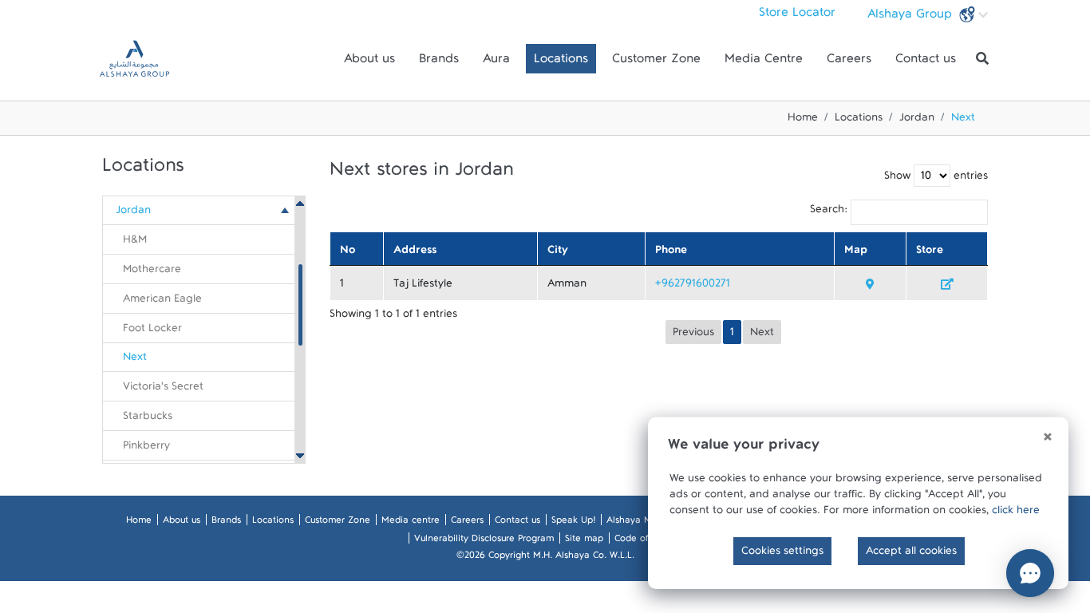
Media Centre (764, 62)
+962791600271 (692, 287)
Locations (561, 62)
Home (803, 121)
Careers (849, 62)
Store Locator (797, 16)
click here (1016, 513)
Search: (829, 212)
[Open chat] (1030, 573)
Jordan (916, 121)
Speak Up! (573, 522)
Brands (439, 62)
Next (135, 360)
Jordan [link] (133, 213)
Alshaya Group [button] (911, 17)
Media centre (410, 522)
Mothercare (152, 272)
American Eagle (162, 302)
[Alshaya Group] (134, 59)
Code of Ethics (645, 541)
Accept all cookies (911, 554)
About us (369, 62)
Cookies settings (782, 554)
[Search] (982, 59)
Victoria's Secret (163, 389)
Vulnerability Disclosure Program (484, 541)
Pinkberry (146, 449)
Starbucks (147, 419)
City (557, 253)
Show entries (936, 179)
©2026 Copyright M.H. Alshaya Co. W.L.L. (545, 558)
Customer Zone (656, 62)
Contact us (925, 62)
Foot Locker (152, 331)
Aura (496, 62)
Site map (584, 541)
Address (414, 253)
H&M (135, 243)
